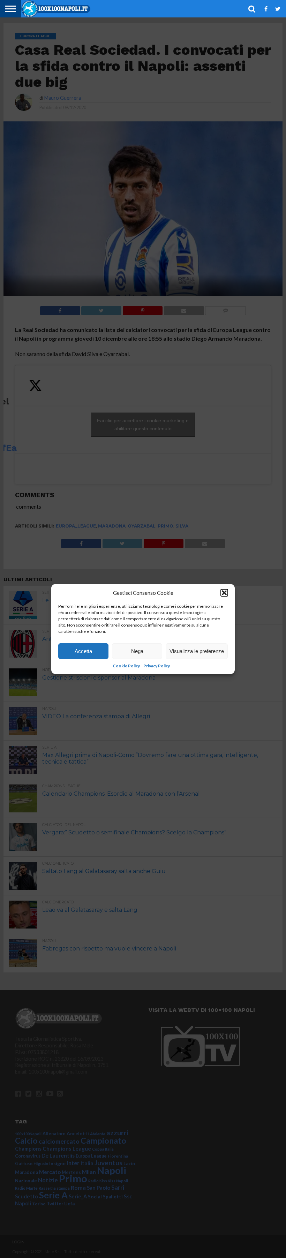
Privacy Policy (156, 665)
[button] (224, 592)
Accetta (83, 651)
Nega (137, 651)
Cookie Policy (126, 665)
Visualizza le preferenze (197, 651)
